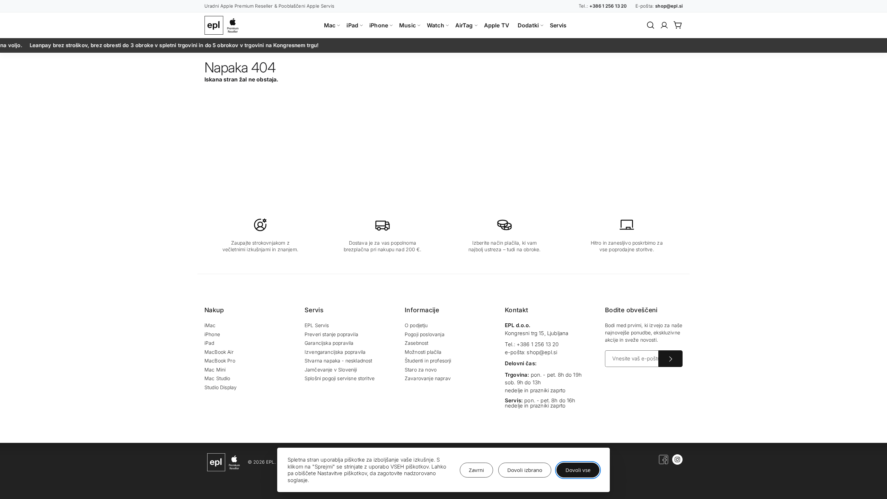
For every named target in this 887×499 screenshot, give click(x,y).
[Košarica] (678, 24)
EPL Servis (317, 325)
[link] (664, 25)
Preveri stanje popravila (331, 334)
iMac (210, 325)
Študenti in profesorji (428, 361)
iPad (209, 343)
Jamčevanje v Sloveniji (331, 370)
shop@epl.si (542, 352)
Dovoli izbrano (524, 469)
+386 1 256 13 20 (538, 344)
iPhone (212, 334)
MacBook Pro (219, 361)
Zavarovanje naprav (428, 378)
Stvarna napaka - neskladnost (338, 361)
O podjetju (416, 325)
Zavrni (476, 469)
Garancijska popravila (329, 343)
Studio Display (220, 387)
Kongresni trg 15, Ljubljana (536, 333)
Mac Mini (215, 370)
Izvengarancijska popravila (335, 352)
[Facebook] (663, 463)
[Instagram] (677, 463)
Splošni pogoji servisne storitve (340, 378)
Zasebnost (416, 343)
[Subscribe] (670, 358)
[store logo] (223, 25)
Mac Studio (217, 378)
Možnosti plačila (423, 352)
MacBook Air (219, 352)
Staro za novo (421, 370)
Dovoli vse (577, 469)
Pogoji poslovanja (425, 334)
